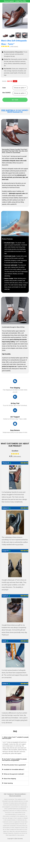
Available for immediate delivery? (14, 769)
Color (4, 87)
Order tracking (8, 783)
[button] (15, 738)
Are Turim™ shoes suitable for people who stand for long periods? (14, 759)
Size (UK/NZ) (6, 92)
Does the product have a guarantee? (15, 765)
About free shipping (10, 778)
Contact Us (10, 794)
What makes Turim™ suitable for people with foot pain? (15, 737)
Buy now (15, 100)
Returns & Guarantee (15, 795)
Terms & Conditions (20, 794)
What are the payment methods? (14, 774)
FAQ (5, 794)
